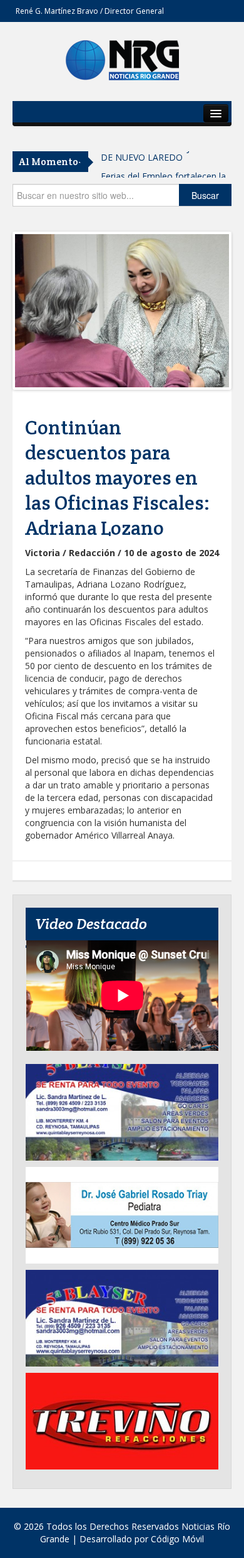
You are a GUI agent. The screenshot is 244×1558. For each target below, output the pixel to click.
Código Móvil (177, 1539)
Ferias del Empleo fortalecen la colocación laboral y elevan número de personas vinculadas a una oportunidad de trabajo (165, 170)
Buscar (205, 195)
